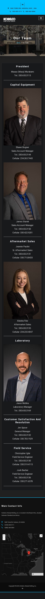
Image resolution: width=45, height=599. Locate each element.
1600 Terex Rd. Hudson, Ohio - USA (23, 8)
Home (18, 43)
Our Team (25, 43)
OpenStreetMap (38, 574)
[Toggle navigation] (41, 18)
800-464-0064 (30, 11)
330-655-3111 (17, 11)
